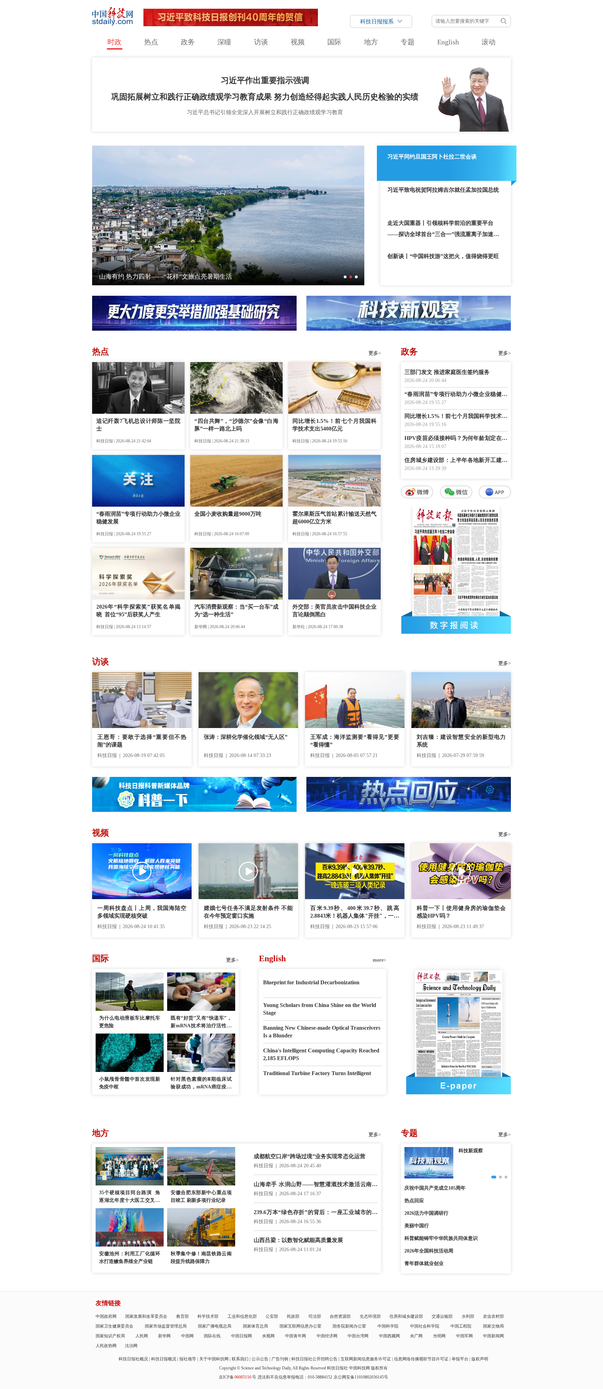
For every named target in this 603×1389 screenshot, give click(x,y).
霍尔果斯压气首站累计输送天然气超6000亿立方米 (334, 517)
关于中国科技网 (214, 1359)
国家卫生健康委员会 (114, 1326)
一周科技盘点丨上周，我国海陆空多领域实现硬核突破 (141, 912)
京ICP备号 (237, 1377)
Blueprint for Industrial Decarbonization (311, 982)
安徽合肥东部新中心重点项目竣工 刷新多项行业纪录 (201, 1196)
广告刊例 (279, 1359)
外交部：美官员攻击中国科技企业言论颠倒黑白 (334, 610)
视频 (298, 42)
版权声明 (479, 1359)
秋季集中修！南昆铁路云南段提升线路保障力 (201, 1257)
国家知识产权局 (110, 1335)
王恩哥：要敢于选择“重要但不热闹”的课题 (141, 741)
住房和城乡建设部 (406, 1316)
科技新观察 (471, 1150)
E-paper (458, 1085)
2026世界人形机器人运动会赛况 (143, 276)
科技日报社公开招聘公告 (314, 1359)
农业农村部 (493, 1316)
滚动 (489, 42)
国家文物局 (493, 1326)
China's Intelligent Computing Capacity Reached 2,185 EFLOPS (321, 1054)
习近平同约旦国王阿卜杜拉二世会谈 (432, 157)
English (448, 42)
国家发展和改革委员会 (146, 1316)
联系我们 (240, 1359)
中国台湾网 (358, 1335)
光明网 (439, 1335)
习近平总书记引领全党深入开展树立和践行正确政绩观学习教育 (265, 112)
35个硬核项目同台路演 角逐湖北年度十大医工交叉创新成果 (129, 1197)
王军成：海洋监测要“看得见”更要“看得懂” (354, 741)
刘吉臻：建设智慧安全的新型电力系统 (461, 741)
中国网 (187, 1335)
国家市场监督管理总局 (166, 1326)
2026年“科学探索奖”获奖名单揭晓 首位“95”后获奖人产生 (138, 610)
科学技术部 (208, 1316)
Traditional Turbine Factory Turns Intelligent (317, 1073)
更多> (374, 353)
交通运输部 (442, 1316)
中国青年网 (295, 1335)
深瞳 (224, 42)
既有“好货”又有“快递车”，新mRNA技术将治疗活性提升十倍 (201, 1022)
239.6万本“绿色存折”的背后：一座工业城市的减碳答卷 (316, 1213)
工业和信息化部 (242, 1316)
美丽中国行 (416, 1225)
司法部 (314, 1316)
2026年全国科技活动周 (428, 1251)
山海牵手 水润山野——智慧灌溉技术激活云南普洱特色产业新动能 (316, 1185)
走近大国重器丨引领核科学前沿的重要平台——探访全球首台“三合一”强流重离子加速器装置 (443, 230)
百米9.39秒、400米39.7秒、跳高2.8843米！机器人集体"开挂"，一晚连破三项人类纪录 (354, 912)
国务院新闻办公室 (349, 1326)
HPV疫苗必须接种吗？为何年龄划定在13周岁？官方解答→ (455, 438)
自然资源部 (340, 1316)
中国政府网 (106, 1316)
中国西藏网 (389, 1335)
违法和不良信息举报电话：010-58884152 (295, 1377)
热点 (151, 42)
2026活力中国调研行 (426, 1213)
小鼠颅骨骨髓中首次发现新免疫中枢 (129, 1082)
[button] (345, 276)
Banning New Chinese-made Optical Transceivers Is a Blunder (321, 1031)
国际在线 (212, 1335)
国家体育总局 (255, 1326)
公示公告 (260, 1359)
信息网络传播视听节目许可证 (421, 1359)
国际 (334, 42)
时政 (114, 42)
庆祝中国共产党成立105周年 (435, 1188)
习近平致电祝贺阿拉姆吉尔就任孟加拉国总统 (443, 190)
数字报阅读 (456, 625)
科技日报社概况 (133, 1359)
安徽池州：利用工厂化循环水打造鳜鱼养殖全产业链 (129, 1257)
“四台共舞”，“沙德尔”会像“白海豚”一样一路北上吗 (236, 425)
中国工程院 (461, 1326)
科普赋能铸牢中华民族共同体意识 (441, 1238)
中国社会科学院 (424, 1326)
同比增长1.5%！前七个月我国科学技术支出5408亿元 (334, 425)
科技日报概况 (163, 1359)
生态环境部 (370, 1316)
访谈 (261, 42)
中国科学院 (388, 1326)
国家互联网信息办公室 (300, 1326)
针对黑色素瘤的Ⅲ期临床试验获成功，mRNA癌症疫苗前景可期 (201, 1083)
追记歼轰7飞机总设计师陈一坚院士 (138, 425)
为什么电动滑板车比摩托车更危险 (129, 1021)
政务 (188, 42)
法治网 (131, 1345)
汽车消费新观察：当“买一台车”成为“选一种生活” (236, 610)
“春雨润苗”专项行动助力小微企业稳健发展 (138, 517)
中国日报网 (241, 1335)
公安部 (272, 1316)
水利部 (468, 1316)
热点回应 (414, 1200)
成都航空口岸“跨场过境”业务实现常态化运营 (309, 1156)
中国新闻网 (493, 1335)
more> (379, 960)
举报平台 (460, 1359)
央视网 (268, 1335)
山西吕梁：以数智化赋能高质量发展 (298, 1240)
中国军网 (464, 1335)
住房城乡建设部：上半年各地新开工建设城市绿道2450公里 (455, 460)
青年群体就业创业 (424, 1263)
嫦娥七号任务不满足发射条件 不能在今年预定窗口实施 (248, 912)
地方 (371, 42)
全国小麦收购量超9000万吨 (227, 514)
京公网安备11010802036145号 (361, 1377)
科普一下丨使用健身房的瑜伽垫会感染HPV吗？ (461, 912)
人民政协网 (106, 1345)
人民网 (141, 1335)
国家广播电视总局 (214, 1326)
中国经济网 (327, 1335)
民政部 (293, 1316)
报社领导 (187, 1359)
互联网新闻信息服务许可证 (366, 1359)
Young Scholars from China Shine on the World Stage (319, 1009)
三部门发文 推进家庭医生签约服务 (447, 372)
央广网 (416, 1335)
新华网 (164, 1335)
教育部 (182, 1316)
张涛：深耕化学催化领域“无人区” (246, 737)
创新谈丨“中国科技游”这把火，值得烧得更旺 (443, 256)
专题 (408, 42)
